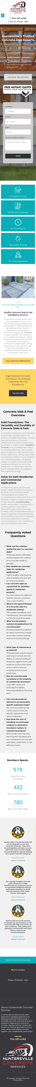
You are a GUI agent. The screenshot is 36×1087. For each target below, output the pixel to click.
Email (7, 127)
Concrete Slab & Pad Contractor (23, 44)
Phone (8, 117)
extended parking (22, 502)
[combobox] (7, 121)
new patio (28, 333)
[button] (2, 15)
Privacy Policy (18, 1080)
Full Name (9, 106)
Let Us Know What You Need (15, 137)
